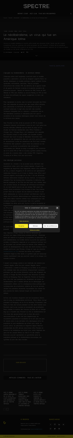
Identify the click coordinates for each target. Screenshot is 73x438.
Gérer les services (24, 221)
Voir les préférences (50, 226)
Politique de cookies (34, 230)
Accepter (21, 226)
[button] (57, 208)
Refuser (35, 226)
